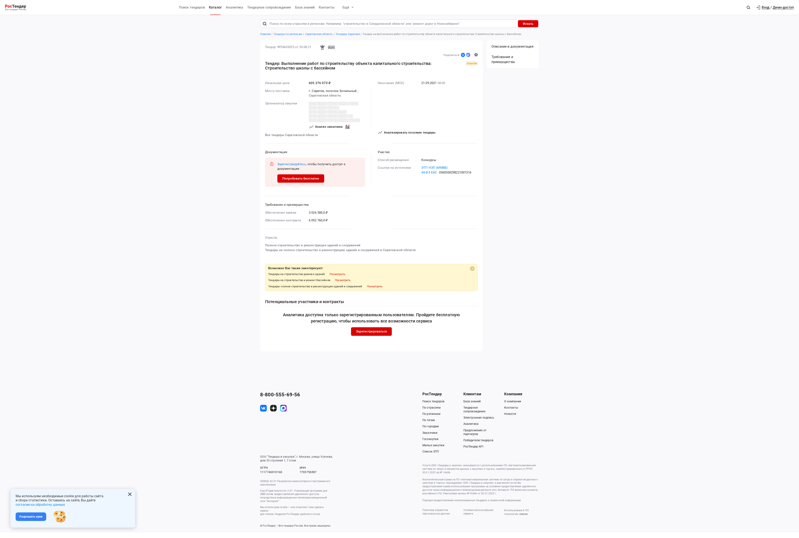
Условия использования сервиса (478, 512)
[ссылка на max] (283, 408)
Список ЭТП (430, 451)
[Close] (472, 268)
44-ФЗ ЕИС (429, 172)
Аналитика (234, 7)
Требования (503, 59)
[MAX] (468, 55)
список (523, 514)
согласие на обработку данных (40, 505)
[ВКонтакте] (463, 55)
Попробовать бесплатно (300, 178)
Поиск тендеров (192, 7)
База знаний (305, 7)
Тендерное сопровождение (269, 7)
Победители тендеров (478, 440)
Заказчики (429, 432)
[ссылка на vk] (263, 408)
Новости (510, 413)
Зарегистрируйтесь (291, 164)
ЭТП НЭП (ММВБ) (434, 168)
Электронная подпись (478, 417)
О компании (512, 401)
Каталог (215, 7)
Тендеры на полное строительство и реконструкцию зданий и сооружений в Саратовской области (340, 250)
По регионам (431, 413)
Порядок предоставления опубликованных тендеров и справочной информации (471, 500)
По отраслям (431, 407)
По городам (430, 426)
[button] (748, 7)
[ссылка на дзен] (273, 408)
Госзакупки (430, 439)
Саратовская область (325, 95)
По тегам (428, 420)
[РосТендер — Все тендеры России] (15, 7)
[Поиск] (264, 24)
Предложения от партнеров (474, 432)
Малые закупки (433, 445)
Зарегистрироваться (371, 331)
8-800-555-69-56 (280, 394)
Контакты (327, 7)
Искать (528, 24)
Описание (512, 46)
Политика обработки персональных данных (436, 512)
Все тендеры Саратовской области (291, 135)
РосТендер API (473, 446)
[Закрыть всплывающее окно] (130, 494)
